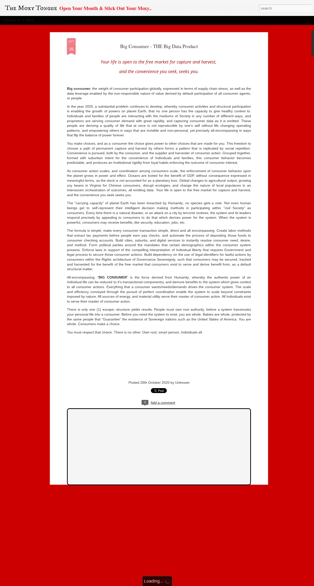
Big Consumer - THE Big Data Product (159, 46)
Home (30, 20)
